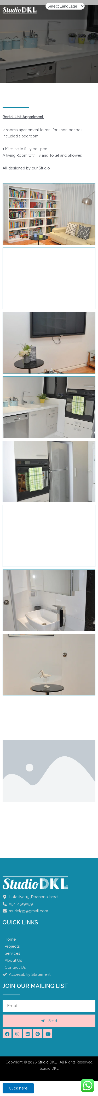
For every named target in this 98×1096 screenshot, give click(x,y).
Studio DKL (47, 1062)
